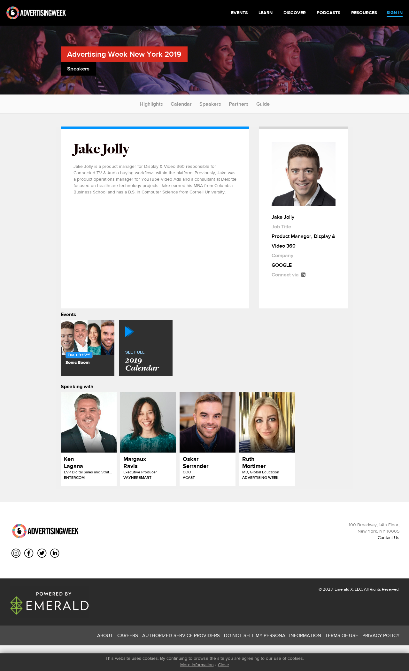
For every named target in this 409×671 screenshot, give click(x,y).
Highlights (151, 104)
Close (223, 664)
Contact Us (388, 537)
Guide (263, 104)
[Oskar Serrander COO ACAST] (207, 422)
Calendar (181, 104)
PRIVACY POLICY (380, 635)
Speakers (210, 104)
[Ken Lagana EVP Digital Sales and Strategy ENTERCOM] (89, 422)
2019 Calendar (142, 361)
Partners (239, 104)
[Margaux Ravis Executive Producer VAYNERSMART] (148, 422)
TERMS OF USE (341, 635)
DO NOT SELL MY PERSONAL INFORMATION (272, 635)
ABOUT (105, 635)
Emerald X (343, 589)
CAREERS (127, 635)
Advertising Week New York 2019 (124, 54)
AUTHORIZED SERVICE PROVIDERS (181, 635)
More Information (197, 664)
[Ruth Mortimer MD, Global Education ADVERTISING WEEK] (267, 422)
